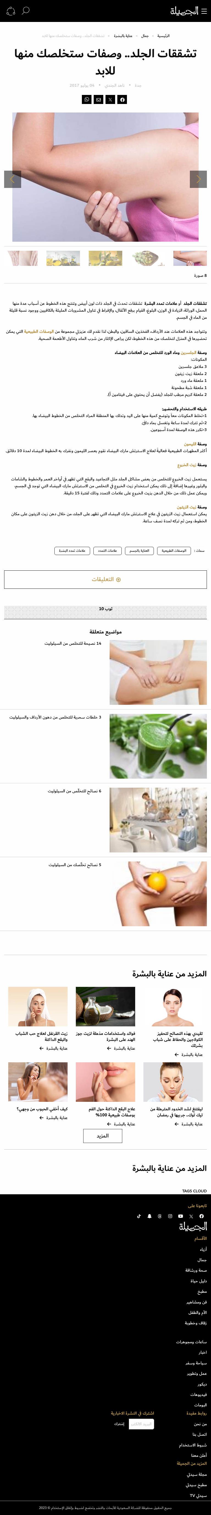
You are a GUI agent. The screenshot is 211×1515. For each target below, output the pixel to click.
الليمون (190, 443)
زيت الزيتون (186, 507)
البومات (200, 1405)
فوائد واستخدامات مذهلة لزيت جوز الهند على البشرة (105, 1036)
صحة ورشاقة (196, 1270)
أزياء (203, 1249)
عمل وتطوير (197, 1373)
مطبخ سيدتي (196, 1484)
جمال (145, 36)
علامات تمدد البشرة (72, 551)
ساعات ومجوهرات (191, 1341)
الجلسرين (188, 352)
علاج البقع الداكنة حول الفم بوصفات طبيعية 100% (112, 1112)
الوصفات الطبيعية (174, 551)
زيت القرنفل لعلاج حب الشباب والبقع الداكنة (41, 1036)
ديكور (202, 1384)
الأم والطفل (197, 1312)
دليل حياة (199, 1281)
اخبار (203, 1352)
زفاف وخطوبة (196, 1323)
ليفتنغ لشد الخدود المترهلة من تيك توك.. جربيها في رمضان (176, 1112)
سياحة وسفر (196, 1363)
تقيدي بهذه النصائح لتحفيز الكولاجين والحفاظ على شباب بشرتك (178, 1040)
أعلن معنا (199, 1455)
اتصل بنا (200, 1434)
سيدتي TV (198, 1495)
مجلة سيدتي (197, 1474)
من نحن (200, 1423)
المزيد (103, 1136)
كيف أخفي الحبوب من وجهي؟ (42, 1109)
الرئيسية (163, 36)
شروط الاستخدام (193, 1445)
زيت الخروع (187, 464)
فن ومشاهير (197, 1302)
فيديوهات (198, 1394)
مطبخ (202, 1291)
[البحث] (26, 10)
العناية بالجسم (139, 551)
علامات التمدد (107, 551)
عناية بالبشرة (123, 36)
